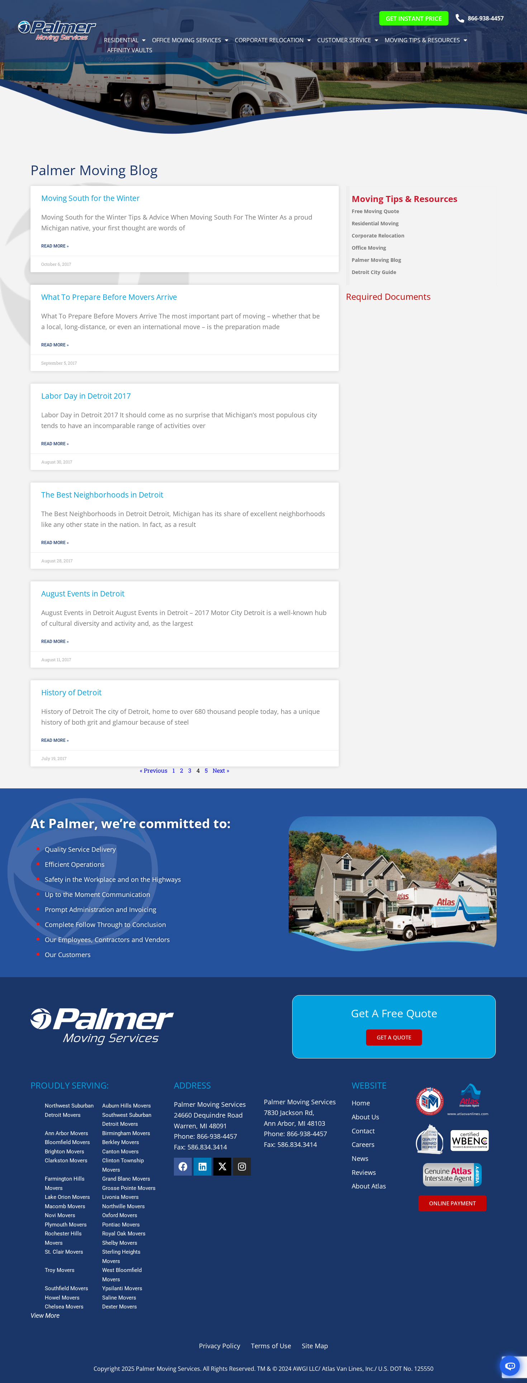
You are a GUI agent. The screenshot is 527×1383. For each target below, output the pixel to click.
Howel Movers (62, 1298)
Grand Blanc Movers (126, 1179)
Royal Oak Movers (124, 1233)
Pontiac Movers (121, 1224)
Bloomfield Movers (67, 1142)
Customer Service (344, 40)
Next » (221, 770)
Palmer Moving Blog (376, 259)
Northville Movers (123, 1206)
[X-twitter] (222, 1167)
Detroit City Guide (374, 272)
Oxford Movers (119, 1215)
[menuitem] (423, 199)
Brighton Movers (64, 1151)
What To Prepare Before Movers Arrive (109, 297)
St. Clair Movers (64, 1252)
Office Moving (369, 247)
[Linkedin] (203, 1167)
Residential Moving (375, 223)
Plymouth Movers (66, 1224)
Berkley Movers (120, 1142)
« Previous (153, 770)
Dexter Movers (119, 1306)
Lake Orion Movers (67, 1197)
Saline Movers (119, 1298)
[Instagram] (242, 1167)
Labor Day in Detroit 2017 (86, 396)
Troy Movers (60, 1270)
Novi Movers (60, 1215)
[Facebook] (183, 1167)
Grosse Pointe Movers (129, 1188)
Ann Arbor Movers (66, 1133)
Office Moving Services (186, 40)
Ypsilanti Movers (122, 1288)
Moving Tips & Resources (422, 40)
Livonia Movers (120, 1197)
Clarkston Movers (66, 1160)
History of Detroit (71, 692)
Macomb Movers (65, 1206)
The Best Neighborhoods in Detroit (102, 495)
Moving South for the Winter (90, 198)
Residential (121, 40)
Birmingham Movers (126, 1133)
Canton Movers (120, 1151)
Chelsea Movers (64, 1306)
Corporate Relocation (269, 40)
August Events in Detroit (82, 594)
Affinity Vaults (129, 50)
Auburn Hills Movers (126, 1106)
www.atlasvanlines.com (467, 1113)
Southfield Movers (66, 1288)
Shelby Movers (119, 1243)
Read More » (55, 246)
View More (45, 1315)
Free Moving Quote (375, 211)
